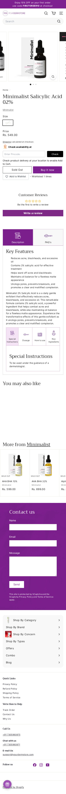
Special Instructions (12, 340)
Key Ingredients (54, 340)
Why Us (7, 718)
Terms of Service (45, 597)
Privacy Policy (26, 597)
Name (12, 520)
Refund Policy (10, 688)
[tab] (18, 237)
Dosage (26, 340)
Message (14, 552)
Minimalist (8, 109)
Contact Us (9, 714)
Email (12, 536)
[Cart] (53, 13)
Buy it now (47, 169)
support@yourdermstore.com (18, 754)
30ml (9, 123)
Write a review (33, 213)
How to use (40, 340)
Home (6, 90)
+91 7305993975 (11, 734)
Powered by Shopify (13, 787)
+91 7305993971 (11, 744)
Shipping (7, 142)
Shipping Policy (11, 693)
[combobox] (33, 21)
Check (55, 154)
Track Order (9, 710)
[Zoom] (53, 77)
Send (16, 584)
